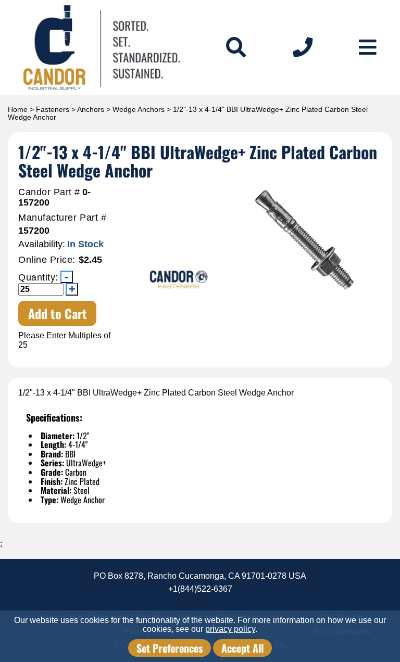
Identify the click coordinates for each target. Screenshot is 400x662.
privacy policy (230, 629)
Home (18, 109)
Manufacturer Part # (62, 218)
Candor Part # (49, 192)
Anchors (90, 109)
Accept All (242, 648)
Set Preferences (169, 648)
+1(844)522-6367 (200, 588)
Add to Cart (57, 313)
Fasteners (52, 109)
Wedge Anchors (139, 109)
